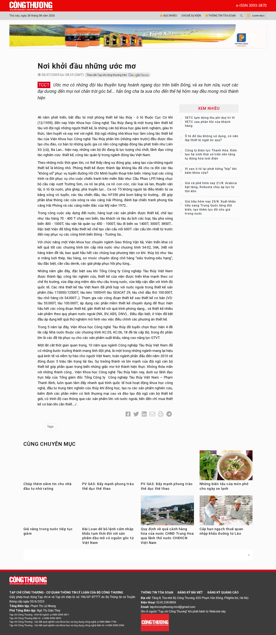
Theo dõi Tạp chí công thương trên (106, 74)
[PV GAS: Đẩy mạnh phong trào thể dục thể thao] (108, 468)
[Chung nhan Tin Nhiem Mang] (155, 622)
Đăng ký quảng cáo (223, 592)
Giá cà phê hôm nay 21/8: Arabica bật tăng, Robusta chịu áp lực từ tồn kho (211, 187)
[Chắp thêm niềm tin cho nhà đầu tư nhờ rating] (50, 468)
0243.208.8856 (166, 602)
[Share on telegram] (169, 414)
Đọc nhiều (170, 15)
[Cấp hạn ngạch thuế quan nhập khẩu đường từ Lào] (226, 514)
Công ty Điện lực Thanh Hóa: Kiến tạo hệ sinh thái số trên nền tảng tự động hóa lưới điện (211, 154)
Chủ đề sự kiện (191, 15)
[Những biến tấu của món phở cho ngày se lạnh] (226, 466)
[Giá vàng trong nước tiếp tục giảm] (50, 513)
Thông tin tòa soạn (222, 15)
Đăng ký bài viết (190, 592)
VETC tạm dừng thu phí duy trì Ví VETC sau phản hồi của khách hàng (210, 122)
